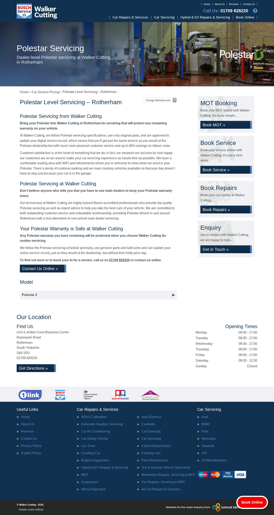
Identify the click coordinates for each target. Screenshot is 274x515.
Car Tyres (88, 446)
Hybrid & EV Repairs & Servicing (205, 17)
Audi (205, 417)
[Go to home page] (37, 11)
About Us (220, 4)
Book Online (245, 17)
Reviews (233, 4)
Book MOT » (214, 125)
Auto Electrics (151, 417)
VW (204, 453)
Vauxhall (208, 446)
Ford (205, 431)
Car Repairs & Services (130, 17)
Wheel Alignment (93, 489)
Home (207, 4)
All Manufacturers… (216, 460)
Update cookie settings (31, 509)
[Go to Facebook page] (255, 10)
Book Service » (216, 170)
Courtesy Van (151, 453)
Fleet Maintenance (154, 460)
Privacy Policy (31, 446)
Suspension (89, 482)
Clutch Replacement (155, 446)
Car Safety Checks (94, 438)
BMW (205, 424)
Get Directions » (33, 368)
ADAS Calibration (94, 417)
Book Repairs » (216, 209)
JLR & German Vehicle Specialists (165, 467)
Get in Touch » (216, 249)
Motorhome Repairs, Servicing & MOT (168, 474)
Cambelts (148, 424)
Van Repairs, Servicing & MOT (163, 482)
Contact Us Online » (40, 268)
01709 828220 (225, 11)
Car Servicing (164, 17)
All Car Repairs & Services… (162, 489)
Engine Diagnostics (95, 460)
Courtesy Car (90, 453)
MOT (84, 474)
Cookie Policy (31, 453)
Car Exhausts (151, 431)
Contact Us (249, 4)
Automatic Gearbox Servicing (102, 424)
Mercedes (209, 438)
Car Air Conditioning (95, 431)
